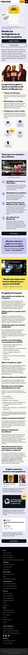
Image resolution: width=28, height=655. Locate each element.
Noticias (5, 617)
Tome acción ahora (7, 567)
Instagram (8, 635)
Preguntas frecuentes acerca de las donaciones (13, 559)
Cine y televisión (6, 615)
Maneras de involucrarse (8, 564)
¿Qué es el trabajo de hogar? (9, 583)
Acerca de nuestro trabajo (9, 574)
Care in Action (6, 569)
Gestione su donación (8, 557)
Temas (4, 576)
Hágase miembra (14, 41)
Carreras (5, 602)
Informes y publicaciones (8, 612)
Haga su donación (7, 552)
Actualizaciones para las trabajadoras (11, 633)
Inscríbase (10, 181)
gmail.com (8, 396)
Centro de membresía (8, 643)
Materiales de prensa (7, 619)
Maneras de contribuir (8, 555)
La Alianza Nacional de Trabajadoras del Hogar (9, 1)
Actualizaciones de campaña (9, 579)
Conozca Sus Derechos (8, 628)
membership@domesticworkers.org (16, 413)
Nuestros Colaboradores (8, 598)
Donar (22, 1)
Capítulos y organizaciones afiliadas (11, 630)
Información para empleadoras (10, 588)
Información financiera (8, 600)
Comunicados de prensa (8, 610)
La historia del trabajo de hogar (10, 586)
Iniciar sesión (14, 45)
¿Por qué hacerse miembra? (9, 640)
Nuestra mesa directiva (8, 595)
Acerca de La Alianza (7, 593)
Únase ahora (14, 233)
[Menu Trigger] (26, 1)
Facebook (6, 635)
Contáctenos (6, 605)
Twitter (3, 635)
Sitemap (5, 622)
